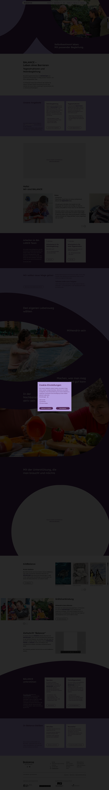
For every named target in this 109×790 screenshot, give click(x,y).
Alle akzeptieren (62, 408)
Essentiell (43, 399)
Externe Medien (44, 403)
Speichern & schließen (46, 408)
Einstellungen (42, 397)
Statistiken (43, 401)
